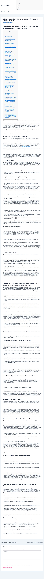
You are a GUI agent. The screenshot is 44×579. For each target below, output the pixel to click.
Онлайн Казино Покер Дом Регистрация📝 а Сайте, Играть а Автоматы (10, 104)
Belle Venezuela (5, 5)
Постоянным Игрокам (8, 80)
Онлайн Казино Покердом (9, 43)
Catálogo (18, 3)
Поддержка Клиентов (8, 36)
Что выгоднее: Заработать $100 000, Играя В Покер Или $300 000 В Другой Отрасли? (11, 39)
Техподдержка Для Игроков (9, 41)
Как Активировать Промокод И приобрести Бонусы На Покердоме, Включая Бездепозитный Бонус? (11, 70)
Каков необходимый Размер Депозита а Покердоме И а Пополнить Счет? (9, 86)
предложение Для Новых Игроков (10, 82)
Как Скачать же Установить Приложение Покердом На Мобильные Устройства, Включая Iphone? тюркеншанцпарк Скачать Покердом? (10, 115)
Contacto (18, 9)
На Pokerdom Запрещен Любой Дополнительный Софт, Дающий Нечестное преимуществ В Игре (10, 46)
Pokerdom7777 (7, 89)
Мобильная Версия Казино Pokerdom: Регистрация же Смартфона (9, 110)
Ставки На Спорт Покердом (9, 67)
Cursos (18, 5)
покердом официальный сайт (27, 146)
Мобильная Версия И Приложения (10, 79)
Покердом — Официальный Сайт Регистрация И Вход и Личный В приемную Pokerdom (10, 73)
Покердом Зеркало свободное (10, 83)
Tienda (18, 7)
